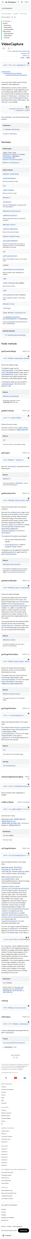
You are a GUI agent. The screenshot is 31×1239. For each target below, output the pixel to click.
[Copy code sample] (28, 107)
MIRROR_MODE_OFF (22, 430)
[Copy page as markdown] (9, 48)
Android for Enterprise (7, 1089)
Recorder (5, 102)
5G (2, 1124)
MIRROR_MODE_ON (7, 821)
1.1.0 (28, 55)
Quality (12, 224)
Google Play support (6, 1196)
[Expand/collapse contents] (11, 21)
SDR (9, 386)
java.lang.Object (6, 71)
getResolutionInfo (9, 215)
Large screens (5, 1131)
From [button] (15, 335)
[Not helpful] (15, 17)
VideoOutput (13, 96)
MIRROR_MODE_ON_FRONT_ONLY (11, 823)
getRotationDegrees (8, 531)
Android (3, 1087)
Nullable (7, 211)
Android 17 (4, 1149)
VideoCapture (21, 65)
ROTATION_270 (6, 871)
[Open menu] (2, 2)
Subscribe (23, 1230)
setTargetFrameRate (8, 679)
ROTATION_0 (18, 867)
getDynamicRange (8, 178)
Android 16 (4, 1151)
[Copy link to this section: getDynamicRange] (17, 351)
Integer (16, 236)
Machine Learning (6, 1113)
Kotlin (22, 58)
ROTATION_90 (6, 869)
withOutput (22, 96)
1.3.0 (28, 351)
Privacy (3, 1121)
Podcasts (3, 1103)
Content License (21, 1066)
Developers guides (6, 1175)
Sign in (27, 2)
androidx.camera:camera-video (21, 51)
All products (4, 1220)
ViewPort (20, 614)
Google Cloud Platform (7, 1217)
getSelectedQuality (9, 229)
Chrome (3, 1212)
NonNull (6, 174)
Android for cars (5, 1139)
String (12, 304)
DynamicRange (14, 174)
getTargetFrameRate (9, 241)
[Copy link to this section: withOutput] (12, 1017)
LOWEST (12, 608)
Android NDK (5, 1183)
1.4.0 (28, 778)
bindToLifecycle (16, 570)
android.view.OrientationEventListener (15, 888)
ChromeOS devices (6, 1136)
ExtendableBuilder (9, 158)
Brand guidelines (17, 1226)
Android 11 (4, 1165)
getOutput (8, 117)
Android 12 (4, 1162)
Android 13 (4, 1160)
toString (6, 308)
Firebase (3, 1215)
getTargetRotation (9, 256)
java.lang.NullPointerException (14, 1043)
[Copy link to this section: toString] (9, 1001)
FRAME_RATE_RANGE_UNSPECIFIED (12, 683)
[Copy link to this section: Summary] (12, 142)
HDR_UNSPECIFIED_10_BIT (10, 374)
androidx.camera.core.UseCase (12, 73)
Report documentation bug (8, 1193)
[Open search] (19, 2)
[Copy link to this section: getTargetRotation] (18, 709)
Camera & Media (6, 1118)
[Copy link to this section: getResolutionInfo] (17, 493)
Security (3, 1092)
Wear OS (3, 1133)
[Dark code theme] (28, 63)
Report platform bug (6, 1190)
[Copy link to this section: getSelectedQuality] (18, 581)
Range (12, 236)
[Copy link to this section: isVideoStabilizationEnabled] (3, 779)
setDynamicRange (7, 370)
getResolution (16, 512)
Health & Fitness (5, 1115)
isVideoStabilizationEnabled (13, 269)
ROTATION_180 (16, 869)
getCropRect (6, 533)
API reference (7, 8)
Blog (2, 1100)
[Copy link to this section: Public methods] (18, 344)
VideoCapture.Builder (10, 154)
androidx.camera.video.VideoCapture (16, 75)
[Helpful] (12, 17)
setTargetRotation (9, 295)
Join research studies (7, 1198)
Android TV (4, 1142)
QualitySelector (18, 604)
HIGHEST (4, 608)
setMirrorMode (8, 283)
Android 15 (4, 1154)
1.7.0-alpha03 (26, 802)
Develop (16, 13)
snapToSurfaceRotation (10, 913)
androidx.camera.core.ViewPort (12, 524)
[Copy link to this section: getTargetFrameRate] (20, 655)
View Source (24, 53)
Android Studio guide (7, 1172)
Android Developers (6, 13)
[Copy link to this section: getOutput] (11, 453)
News (2, 1097)
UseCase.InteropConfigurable (12, 159)
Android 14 (4, 1157)
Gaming (3, 1110)
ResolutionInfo (15, 211)
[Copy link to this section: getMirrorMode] (15, 411)
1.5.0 (28, 493)
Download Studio (6, 1180)
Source (3, 1095)
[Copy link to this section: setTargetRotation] (17, 849)
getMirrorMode (8, 190)
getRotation (6, 737)
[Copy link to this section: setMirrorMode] (15, 802)
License (9, 1226)
